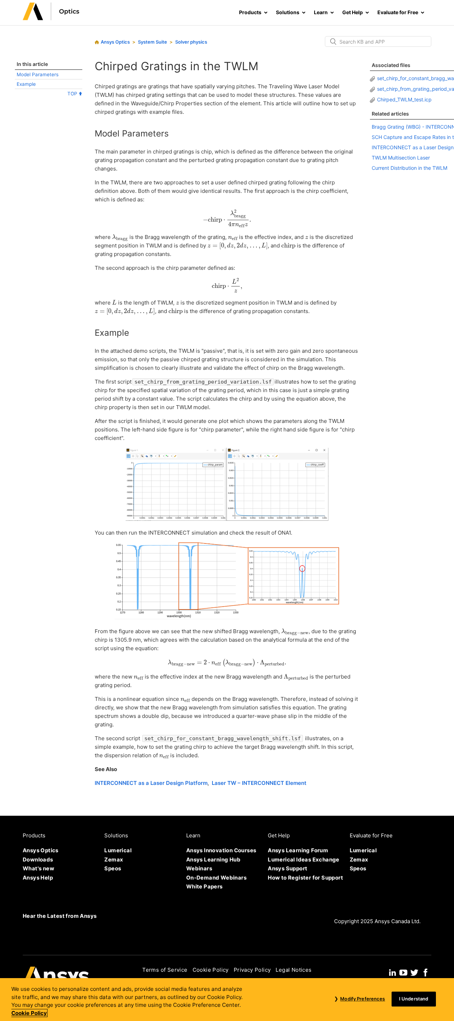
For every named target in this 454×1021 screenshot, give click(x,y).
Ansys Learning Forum (298, 850)
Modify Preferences (362, 999)
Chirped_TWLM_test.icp (404, 99)
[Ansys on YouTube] (403, 972)
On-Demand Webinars (216, 877)
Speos (112, 868)
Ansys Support (287, 868)
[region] (227, 999)
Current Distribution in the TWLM (409, 168)
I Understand (413, 999)
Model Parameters (38, 74)
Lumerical (118, 850)
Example (26, 84)
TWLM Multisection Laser (401, 158)
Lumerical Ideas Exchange (303, 859)
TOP (73, 93)
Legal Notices (293, 969)
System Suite (152, 42)
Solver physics (191, 42)
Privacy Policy (252, 969)
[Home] (51, 18)
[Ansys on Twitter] (414, 972)
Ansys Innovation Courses (221, 850)
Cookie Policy (211, 969)
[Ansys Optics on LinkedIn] (392, 972)
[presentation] (227, 218)
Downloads (38, 859)
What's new (38, 868)
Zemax (113, 859)
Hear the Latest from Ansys (59, 916)
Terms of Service (164, 969)
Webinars (199, 868)
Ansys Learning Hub (213, 859)
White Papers (204, 886)
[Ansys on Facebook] (426, 972)
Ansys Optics (115, 42)
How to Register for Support (305, 877)
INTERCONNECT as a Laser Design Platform (151, 783)
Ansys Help (38, 877)
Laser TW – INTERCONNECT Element (259, 783)
